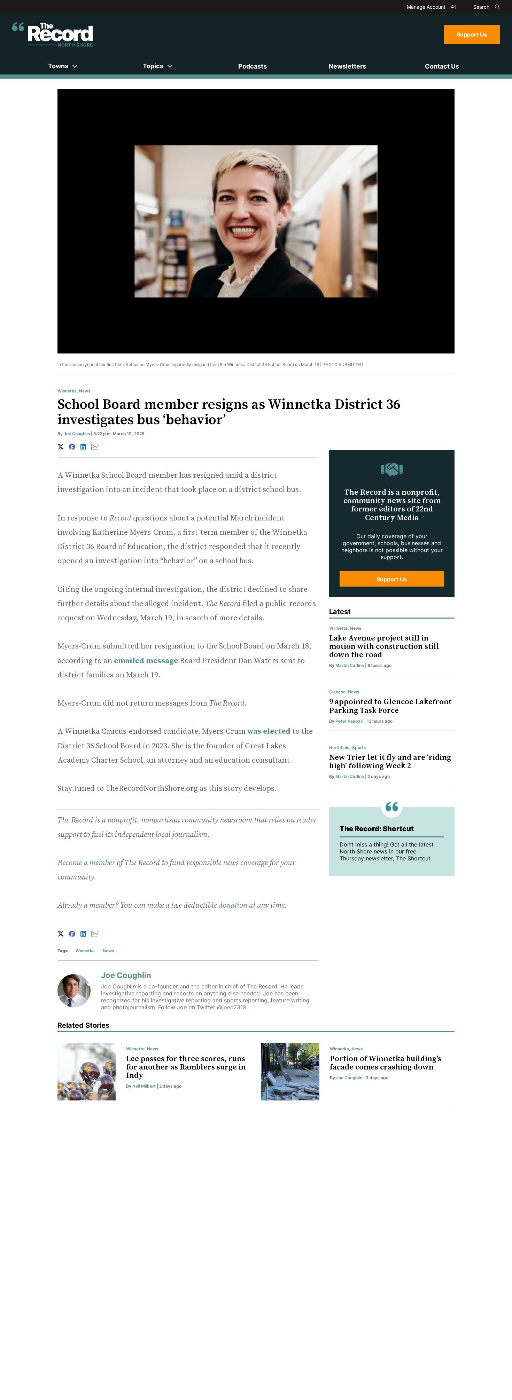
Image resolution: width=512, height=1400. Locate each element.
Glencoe (337, 691)
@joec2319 (231, 1007)
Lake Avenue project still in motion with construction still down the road (384, 647)
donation (232, 905)
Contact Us (442, 66)
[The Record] (52, 34)
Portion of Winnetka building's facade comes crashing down (385, 1063)
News (85, 390)
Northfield (339, 747)
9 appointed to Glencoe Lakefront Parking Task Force (390, 706)
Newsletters (347, 66)
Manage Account (427, 7)
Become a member (86, 863)
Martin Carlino (349, 665)
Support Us (472, 34)
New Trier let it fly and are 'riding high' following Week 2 (390, 762)
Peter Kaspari (349, 721)
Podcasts (252, 66)
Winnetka (67, 390)
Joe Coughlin (77, 433)
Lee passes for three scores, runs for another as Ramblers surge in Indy (186, 1067)
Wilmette (338, 628)
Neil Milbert (144, 1086)
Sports (359, 747)
